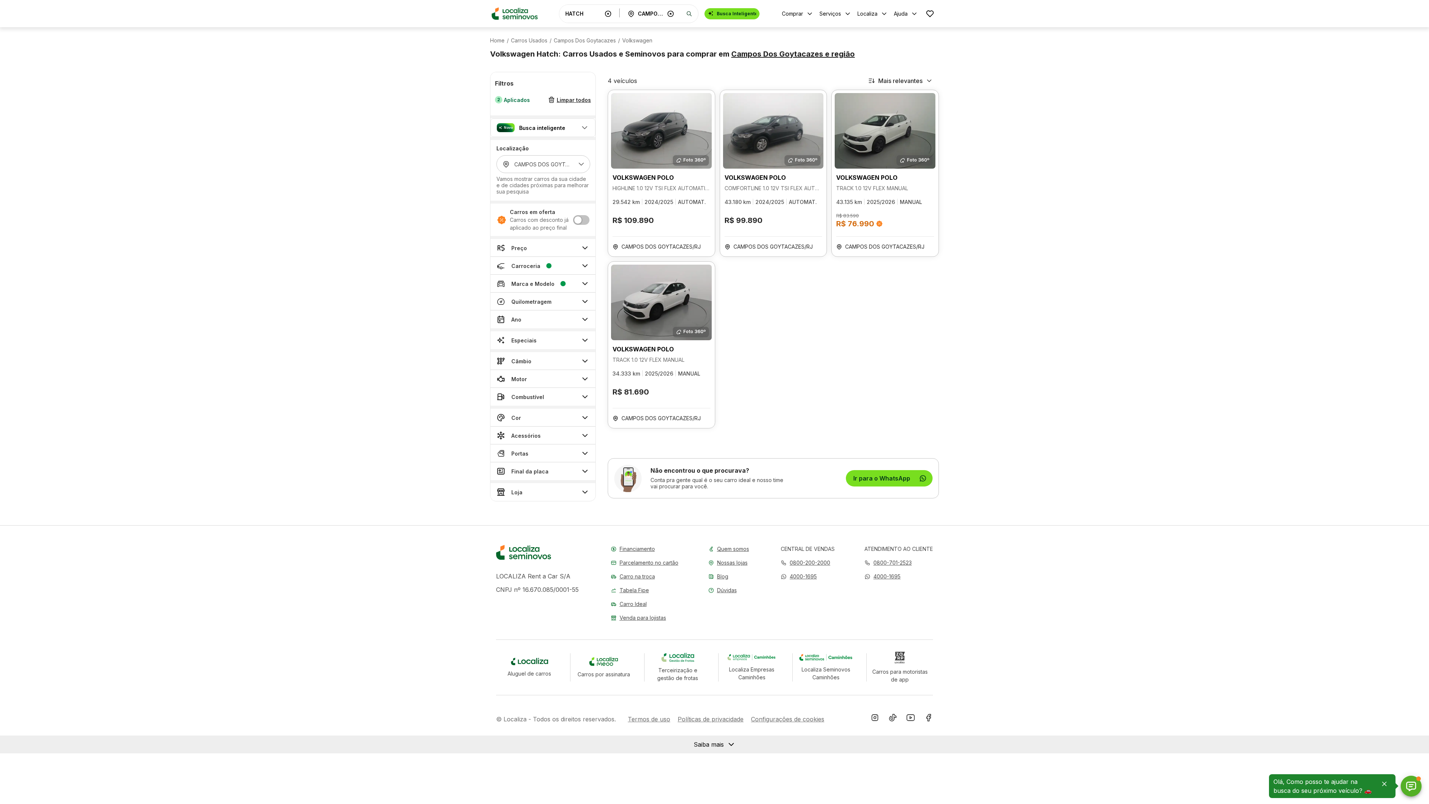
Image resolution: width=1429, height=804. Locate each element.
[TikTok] (892, 719)
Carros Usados (529, 41)
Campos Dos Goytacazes (585, 41)
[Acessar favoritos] (930, 13)
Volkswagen (637, 41)
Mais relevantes (900, 80)
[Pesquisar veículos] (689, 14)
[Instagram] (874, 719)
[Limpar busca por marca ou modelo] (608, 13)
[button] (543, 128)
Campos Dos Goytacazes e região (793, 54)
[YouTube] (910, 719)
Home (497, 41)
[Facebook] (928, 719)
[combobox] (583, 13)
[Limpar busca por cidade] (670, 13)
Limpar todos (574, 100)
